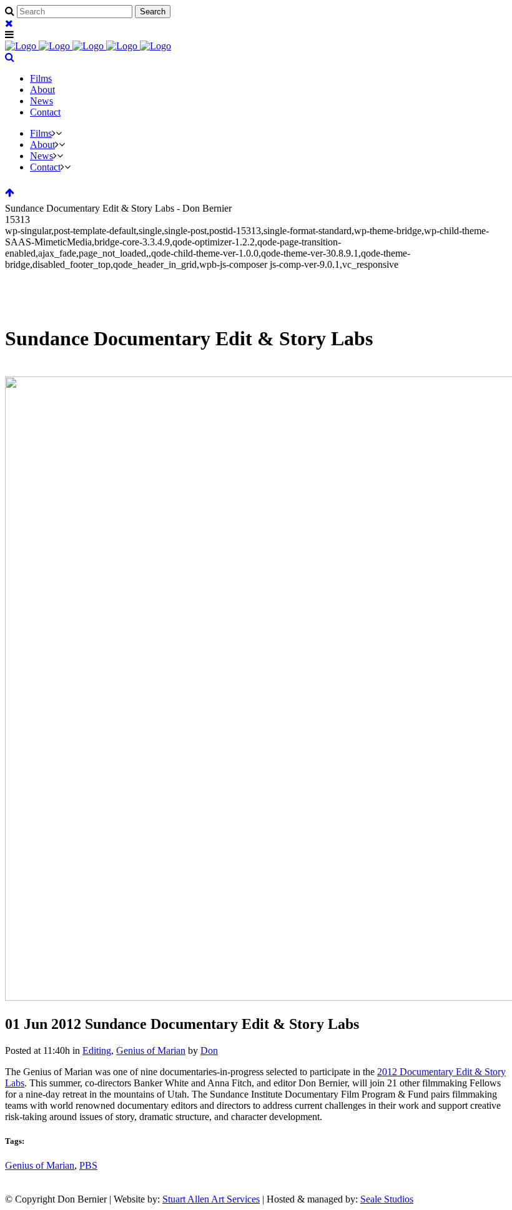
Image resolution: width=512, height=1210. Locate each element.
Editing (96, 1050)
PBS (88, 1165)
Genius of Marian (150, 1050)
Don (209, 1050)
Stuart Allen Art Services (211, 1199)
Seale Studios (386, 1199)
